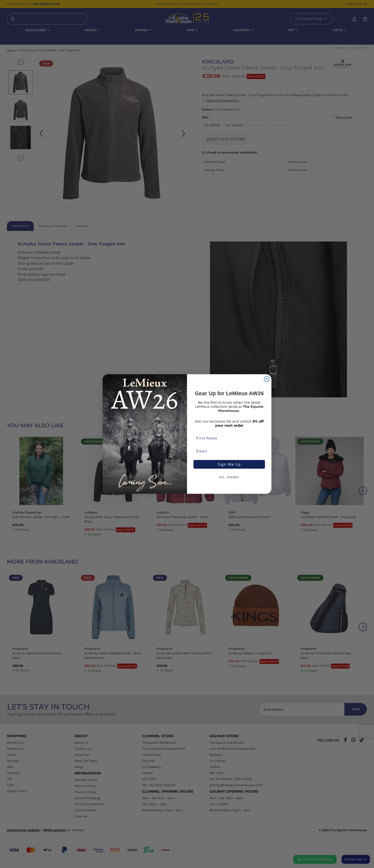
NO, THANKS (229, 477)
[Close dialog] (266, 379)
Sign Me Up (229, 464)
